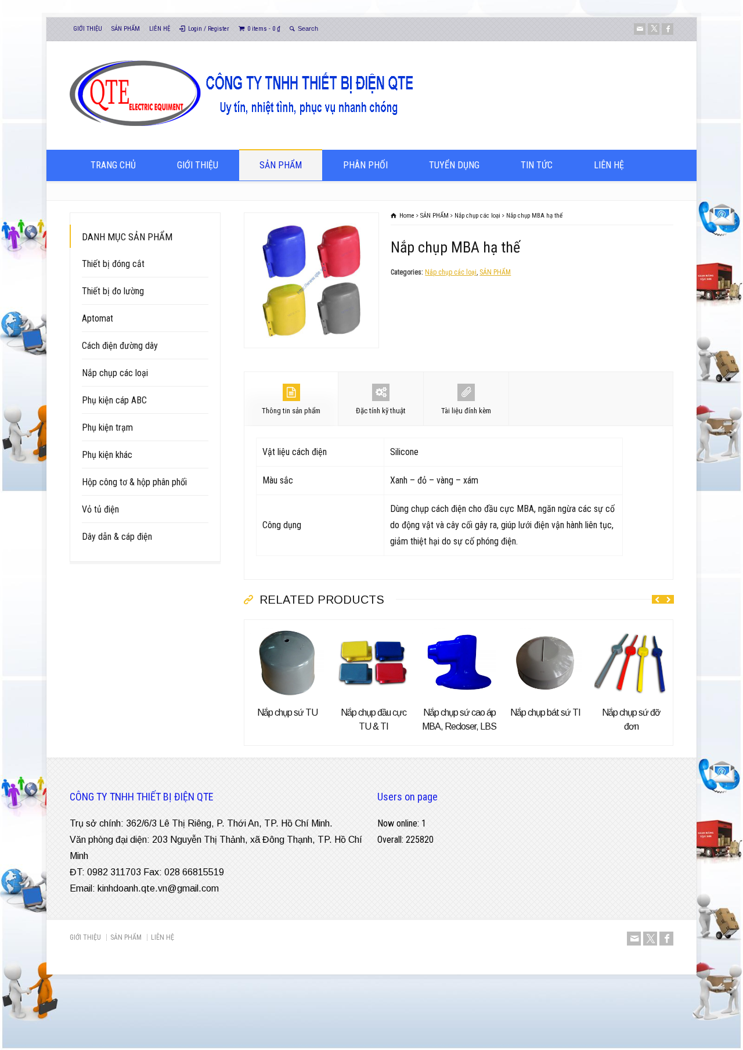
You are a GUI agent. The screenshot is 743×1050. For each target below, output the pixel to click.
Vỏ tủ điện (100, 509)
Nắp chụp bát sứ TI (545, 712)
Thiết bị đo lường (113, 291)
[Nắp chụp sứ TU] (287, 628)
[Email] (639, 29)
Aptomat (97, 318)
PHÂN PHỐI (365, 165)
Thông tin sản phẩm (291, 410)
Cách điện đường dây (120, 345)
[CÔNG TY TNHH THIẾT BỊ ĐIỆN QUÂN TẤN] (269, 126)
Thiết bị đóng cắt (113, 263)
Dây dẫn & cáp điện (117, 536)
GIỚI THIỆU (87, 29)
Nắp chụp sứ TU (287, 712)
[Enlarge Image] (311, 221)
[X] (653, 29)
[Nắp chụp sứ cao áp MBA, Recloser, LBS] (459, 628)
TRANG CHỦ (113, 165)
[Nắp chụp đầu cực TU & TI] (373, 628)
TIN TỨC (537, 165)
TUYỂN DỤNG (454, 165)
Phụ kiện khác (107, 454)
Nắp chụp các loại (451, 272)
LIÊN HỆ (159, 29)
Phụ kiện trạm (107, 427)
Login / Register (208, 29)
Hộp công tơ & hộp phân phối (134, 482)
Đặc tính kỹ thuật (381, 410)
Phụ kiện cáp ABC (114, 400)
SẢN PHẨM (125, 29)
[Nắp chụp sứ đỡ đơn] (631, 628)
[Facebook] (667, 29)
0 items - (263, 29)
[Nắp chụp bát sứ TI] (545, 628)
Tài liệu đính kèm (466, 410)
